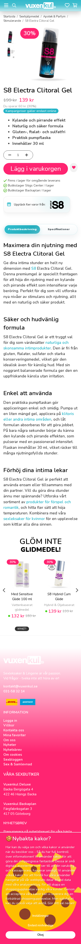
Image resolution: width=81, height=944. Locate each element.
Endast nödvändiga (40, 925)
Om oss (9, 740)
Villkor (8, 725)
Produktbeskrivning (22, 229)
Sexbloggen (13, 759)
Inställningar (40, 916)
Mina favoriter (14, 735)
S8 (33, 268)
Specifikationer (59, 229)
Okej (40, 935)
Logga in (10, 720)
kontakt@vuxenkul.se (20, 686)
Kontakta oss (13, 730)
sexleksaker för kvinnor (24, 518)
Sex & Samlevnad (17, 764)
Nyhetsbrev (12, 749)
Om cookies (12, 754)
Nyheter (9, 745)
